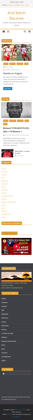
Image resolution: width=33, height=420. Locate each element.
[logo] (16, 273)
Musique (4, 199)
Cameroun (20, 120)
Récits (26, 120)
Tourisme (4, 211)
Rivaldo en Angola (12, 73)
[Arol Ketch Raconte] (3, 31)
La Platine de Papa (7, 196)
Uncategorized (5, 214)
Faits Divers (5, 190)
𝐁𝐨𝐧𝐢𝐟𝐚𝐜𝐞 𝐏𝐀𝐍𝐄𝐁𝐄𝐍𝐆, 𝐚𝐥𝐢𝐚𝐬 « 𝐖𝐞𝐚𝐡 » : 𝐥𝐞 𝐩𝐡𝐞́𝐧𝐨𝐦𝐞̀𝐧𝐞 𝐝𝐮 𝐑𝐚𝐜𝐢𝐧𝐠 (19, 6)
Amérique (12, 63)
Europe (3, 187)
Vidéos (3, 217)
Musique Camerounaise (8, 202)
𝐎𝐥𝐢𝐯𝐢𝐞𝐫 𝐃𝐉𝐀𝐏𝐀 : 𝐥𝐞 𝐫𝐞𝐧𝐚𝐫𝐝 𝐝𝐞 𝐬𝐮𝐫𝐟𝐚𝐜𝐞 (22, 152)
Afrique (6, 63)
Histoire (3, 193)
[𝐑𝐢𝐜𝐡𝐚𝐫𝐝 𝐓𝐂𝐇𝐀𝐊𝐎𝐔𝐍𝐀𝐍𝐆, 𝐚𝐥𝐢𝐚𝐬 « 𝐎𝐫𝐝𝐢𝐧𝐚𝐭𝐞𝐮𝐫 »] (16, 110)
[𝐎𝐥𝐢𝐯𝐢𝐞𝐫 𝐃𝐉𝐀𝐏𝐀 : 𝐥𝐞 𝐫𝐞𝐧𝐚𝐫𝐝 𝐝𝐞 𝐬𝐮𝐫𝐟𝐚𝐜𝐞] (7, 153)
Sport (26, 63)
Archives (4, 175)
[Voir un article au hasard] (29, 31)
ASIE (2, 178)
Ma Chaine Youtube (9, 233)
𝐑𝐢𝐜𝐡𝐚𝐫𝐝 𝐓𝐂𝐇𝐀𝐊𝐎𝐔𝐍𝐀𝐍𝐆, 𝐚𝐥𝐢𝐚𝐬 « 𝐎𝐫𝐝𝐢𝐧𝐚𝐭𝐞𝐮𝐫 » (16, 129)
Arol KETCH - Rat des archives (12, 70)
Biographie (20, 63)
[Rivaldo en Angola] (16, 52)
